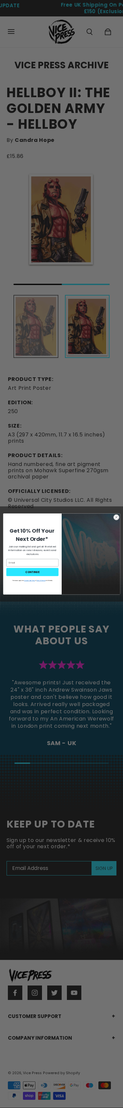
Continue (32, 572)
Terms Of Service (40, 580)
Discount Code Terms (29, 580)
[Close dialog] (116, 517)
